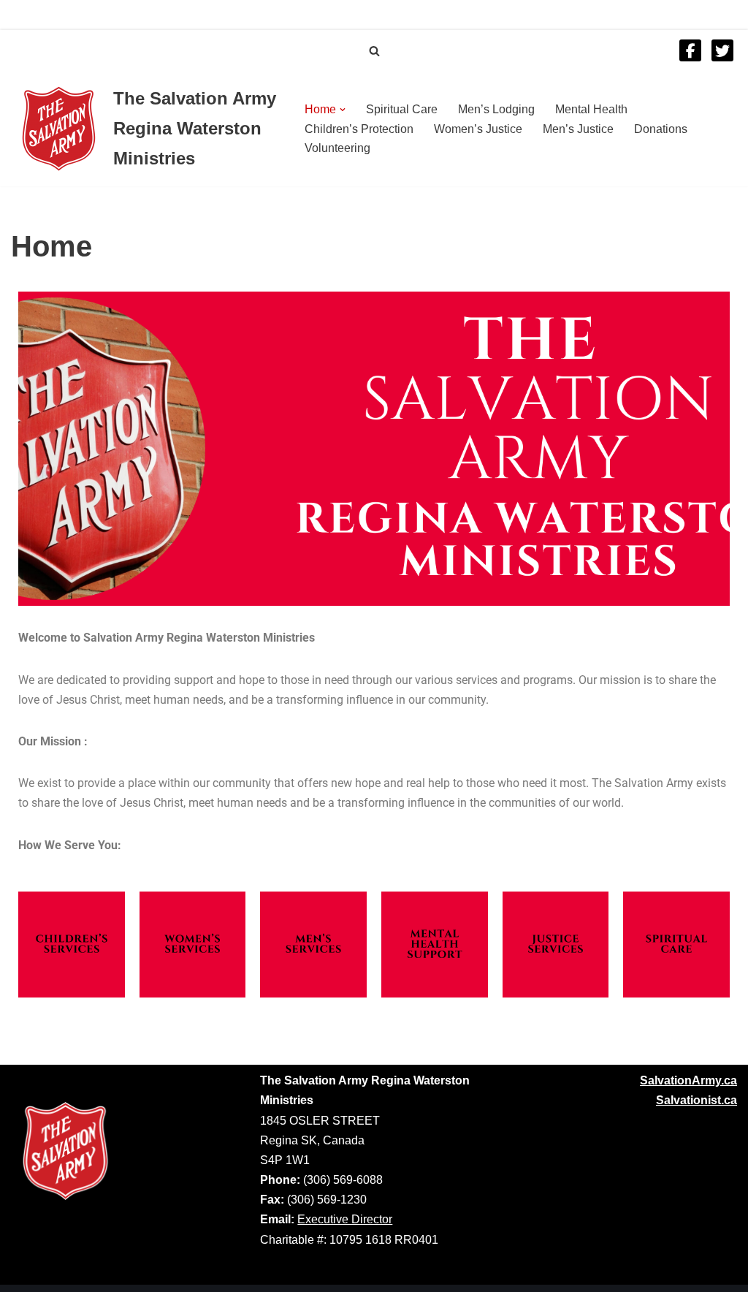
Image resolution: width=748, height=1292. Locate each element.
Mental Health (591, 109)
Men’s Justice (578, 129)
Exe (307, 1219)
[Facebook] (690, 50)
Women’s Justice (478, 129)
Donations (660, 129)
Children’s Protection (359, 129)
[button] (343, 110)
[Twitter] (722, 50)
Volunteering (337, 148)
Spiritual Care (402, 109)
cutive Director (355, 1219)
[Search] (374, 50)
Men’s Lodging (496, 109)
